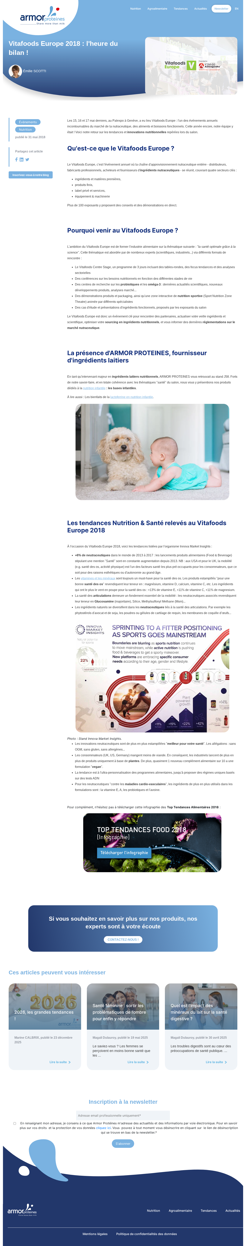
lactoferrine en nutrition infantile (131, 397)
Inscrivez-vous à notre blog (30, 175)
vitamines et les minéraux (98, 578)
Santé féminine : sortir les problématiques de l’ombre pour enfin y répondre (119, 1012)
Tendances (181, 8)
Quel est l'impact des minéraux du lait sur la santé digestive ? (199, 1012)
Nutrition (135, 8)
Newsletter (221, 8)
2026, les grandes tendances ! (44, 1015)
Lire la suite (59, 1062)
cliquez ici (103, 1128)
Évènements (28, 122)
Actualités (200, 8)
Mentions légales (95, 1234)
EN (236, 8)
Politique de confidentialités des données (146, 1234)
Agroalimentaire (157, 8)
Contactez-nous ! (123, 939)
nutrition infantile (94, 388)
